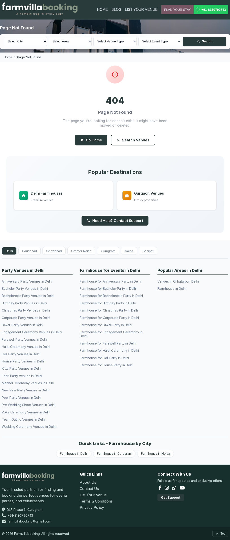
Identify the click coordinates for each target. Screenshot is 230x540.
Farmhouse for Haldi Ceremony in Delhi (109, 350)
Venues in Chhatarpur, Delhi (178, 281)
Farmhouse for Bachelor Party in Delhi (108, 288)
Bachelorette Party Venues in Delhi (28, 296)
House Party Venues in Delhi (23, 361)
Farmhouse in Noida (155, 453)
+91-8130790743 (20, 515)
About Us (88, 482)
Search (207, 41)
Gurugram (108, 251)
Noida (129, 251)
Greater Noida (81, 251)
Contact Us (89, 488)
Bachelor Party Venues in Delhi (25, 288)
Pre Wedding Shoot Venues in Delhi (28, 405)
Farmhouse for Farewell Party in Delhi (108, 343)
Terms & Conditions (96, 501)
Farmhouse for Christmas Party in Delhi (109, 310)
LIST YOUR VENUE (141, 9)
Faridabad (29, 251)
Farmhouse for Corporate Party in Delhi (109, 318)
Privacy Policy (92, 507)
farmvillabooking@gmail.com (29, 521)
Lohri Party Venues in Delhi (22, 376)
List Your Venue (93, 495)
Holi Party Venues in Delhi (21, 354)
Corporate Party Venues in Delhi (26, 318)
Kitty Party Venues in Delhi (21, 368)
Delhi (9, 251)
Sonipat (148, 251)
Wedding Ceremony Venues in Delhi (29, 426)
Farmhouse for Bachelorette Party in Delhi (111, 296)
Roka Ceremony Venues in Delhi (26, 412)
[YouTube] (182, 488)
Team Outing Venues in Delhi (23, 419)
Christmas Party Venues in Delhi (26, 310)
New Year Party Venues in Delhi (25, 390)
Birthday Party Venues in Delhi (24, 303)
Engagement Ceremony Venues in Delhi (32, 332)
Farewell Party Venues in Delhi (24, 339)
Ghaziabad (54, 251)
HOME (102, 9)
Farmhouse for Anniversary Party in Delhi (110, 281)
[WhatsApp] (175, 488)
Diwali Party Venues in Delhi (22, 325)
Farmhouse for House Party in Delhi (106, 365)
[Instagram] (167, 488)
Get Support (170, 497)
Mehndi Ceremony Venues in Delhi (28, 383)
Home (8, 57)
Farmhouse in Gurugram (114, 453)
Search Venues (135, 140)
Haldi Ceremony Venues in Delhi (26, 347)
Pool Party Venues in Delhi (21, 398)
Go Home (94, 140)
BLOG (116, 9)
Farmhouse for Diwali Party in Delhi (106, 325)
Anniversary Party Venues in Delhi (27, 281)
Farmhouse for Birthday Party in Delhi (108, 303)
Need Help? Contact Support (117, 220)
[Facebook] (160, 488)
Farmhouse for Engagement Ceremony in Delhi (111, 334)
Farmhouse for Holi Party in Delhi (104, 358)
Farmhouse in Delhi (171, 288)
